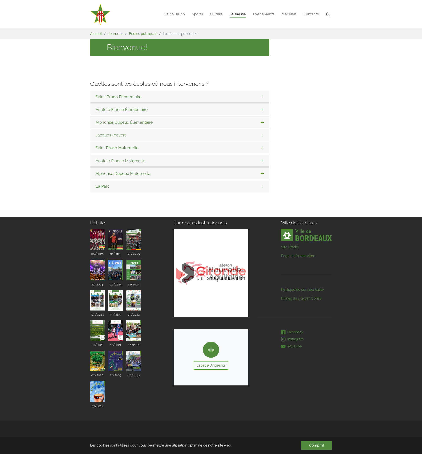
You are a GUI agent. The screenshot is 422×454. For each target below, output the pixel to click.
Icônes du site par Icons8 (301, 298)
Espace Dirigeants (211, 365)
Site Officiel (290, 247)
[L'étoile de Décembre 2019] (115, 361)
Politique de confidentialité (302, 289)
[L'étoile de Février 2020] (97, 361)
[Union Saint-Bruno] (100, 14)
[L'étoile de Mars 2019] (97, 391)
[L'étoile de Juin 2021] (133, 330)
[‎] (328, 14)
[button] (185, 273)
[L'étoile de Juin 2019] (133, 361)
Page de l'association (298, 256)
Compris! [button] (316, 445)
